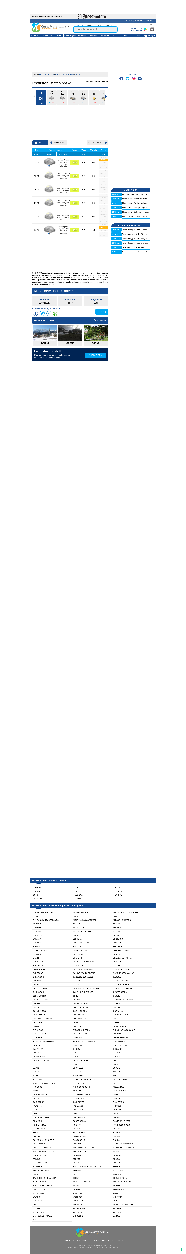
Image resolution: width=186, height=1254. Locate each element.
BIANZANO (117, 943)
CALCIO (116, 966)
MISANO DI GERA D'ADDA (84, 1079)
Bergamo (37, 887)
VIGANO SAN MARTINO (123, 1205)
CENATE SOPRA (120, 992)
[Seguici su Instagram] (134, 79)
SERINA (116, 1159)
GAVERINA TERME (121, 1045)
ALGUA (76, 916)
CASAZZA (77, 981)
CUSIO (116, 1022)
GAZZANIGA (38, 1049)
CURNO (76, 1022)
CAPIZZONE (38, 973)
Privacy (120, 1240)
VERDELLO (117, 1201)
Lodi (76, 891)
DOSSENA (77, 1026)
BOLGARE (77, 947)
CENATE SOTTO (40, 996)
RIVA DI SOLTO (79, 1136)
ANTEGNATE (78, 924)
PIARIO (116, 1113)
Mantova (78, 895)
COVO (115, 1019)
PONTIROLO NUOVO (122, 1125)
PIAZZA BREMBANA (41, 1117)
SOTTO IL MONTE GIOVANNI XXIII (87, 1167)
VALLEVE (117, 1193)
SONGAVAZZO (119, 1163)
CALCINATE (78, 966)
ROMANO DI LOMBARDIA (43, 1140)
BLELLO (36, 947)
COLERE (36, 1007)
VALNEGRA (37, 1197)
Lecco (77, 887)
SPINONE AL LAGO (41, 1170)
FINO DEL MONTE (40, 1034)
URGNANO (77, 1189)
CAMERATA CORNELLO (83, 969)
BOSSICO (37, 954)
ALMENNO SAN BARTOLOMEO (46, 920)
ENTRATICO (38, 1030)
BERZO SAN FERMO (81, 943)
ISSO (115, 1060)
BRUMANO (117, 962)
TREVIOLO (117, 1186)
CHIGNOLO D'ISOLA (41, 1000)
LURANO (36, 1072)
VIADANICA (77, 1205)
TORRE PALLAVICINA (122, 1182)
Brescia (36, 891)
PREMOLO (117, 1129)
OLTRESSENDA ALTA (81, 1095)
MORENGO (37, 1087)
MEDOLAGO (118, 1076)
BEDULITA (77, 939)
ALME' (115, 916)
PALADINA (37, 1106)
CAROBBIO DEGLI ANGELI (84, 977)
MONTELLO (118, 1083)
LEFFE (76, 1064)
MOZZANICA (118, 1087)
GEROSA (76, 1049)
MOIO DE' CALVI (120, 1079)
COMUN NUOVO (40, 1011)
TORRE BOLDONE (40, 1182)
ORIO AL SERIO (79, 1098)
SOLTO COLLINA (40, 1163)
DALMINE (37, 1026)
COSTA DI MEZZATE (81, 1015)
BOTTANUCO (78, 954)
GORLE (76, 1053)
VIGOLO (36, 1208)
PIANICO (76, 1113)
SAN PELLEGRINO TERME (84, 1148)
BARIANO (117, 935)
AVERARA (117, 928)
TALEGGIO (117, 1174)
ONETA (116, 1095)
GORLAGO (37, 1053)
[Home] (50, 32)
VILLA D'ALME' (119, 1208)
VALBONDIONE (119, 1189)
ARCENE (116, 924)
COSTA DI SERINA (120, 1015)
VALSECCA (77, 1197)
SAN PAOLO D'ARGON (42, 1148)
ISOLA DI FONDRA (80, 1060)
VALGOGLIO (78, 1193)
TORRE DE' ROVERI (81, 1182)
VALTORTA (117, 1197)
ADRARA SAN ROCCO (82, 912)
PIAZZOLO (117, 1117)
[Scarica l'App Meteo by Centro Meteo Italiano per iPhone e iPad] (152, 29)
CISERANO (37, 1003)
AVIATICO (37, 931)
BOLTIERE (117, 947)
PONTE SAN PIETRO (121, 1121)
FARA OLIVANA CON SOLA (124, 1030)
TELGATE (77, 1178)
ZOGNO (36, 1220)
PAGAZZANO (118, 1102)
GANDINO (37, 1045)
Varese (118, 895)
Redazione (139, 21)
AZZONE (116, 931)
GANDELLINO (119, 1041)
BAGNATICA (38, 935)
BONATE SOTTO (80, 950)
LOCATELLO (78, 1068)
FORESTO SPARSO (121, 1038)
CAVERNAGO (38, 992)
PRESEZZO (37, 1132)
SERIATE (76, 1159)
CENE (75, 996)
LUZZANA (77, 1072)
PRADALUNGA (39, 1129)
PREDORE (77, 1129)
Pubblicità (85, 1240)
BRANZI (36, 958)
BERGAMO (37, 943)
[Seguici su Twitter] (128, 79)
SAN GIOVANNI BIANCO (123, 1144)
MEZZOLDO (38, 1079)
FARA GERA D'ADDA (81, 1030)
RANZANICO (38, 1136)
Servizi (66, 1240)
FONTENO (37, 1038)
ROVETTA (77, 1144)
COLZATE (117, 1007)
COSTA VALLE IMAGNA (42, 1019)
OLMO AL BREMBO (121, 1091)
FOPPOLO (77, 1038)
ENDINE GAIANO (120, 1026)
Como (35, 895)
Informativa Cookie (108, 1240)
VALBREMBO (38, 1193)
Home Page (36, 36)
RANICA (116, 1132)
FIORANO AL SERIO (81, 1034)
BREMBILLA (38, 962)
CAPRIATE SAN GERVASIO (84, 973)
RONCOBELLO (79, 1140)
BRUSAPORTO (39, 966)
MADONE (117, 1072)
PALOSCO (117, 1106)
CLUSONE (117, 1003)
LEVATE (36, 1068)
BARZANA (37, 939)
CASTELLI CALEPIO (41, 988)
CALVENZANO (39, 969)
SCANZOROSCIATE (41, 1155)
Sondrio (119, 891)
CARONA (117, 977)
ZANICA (116, 1216)
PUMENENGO (79, 1132)
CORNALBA (118, 1011)
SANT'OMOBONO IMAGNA (44, 1151)
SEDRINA (117, 1155)
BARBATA (77, 935)
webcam (90, 25)
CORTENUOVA (39, 1015)
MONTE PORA (79, 1083)
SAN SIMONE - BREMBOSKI (124, 1148)
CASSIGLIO (77, 984)
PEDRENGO (118, 1110)
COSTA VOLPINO (80, 1019)
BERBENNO (118, 939)
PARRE (36, 1110)
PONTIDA (77, 1125)
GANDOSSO (78, 1045)
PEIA (35, 1113)
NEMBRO (77, 1091)
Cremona (37, 899)
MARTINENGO (79, 1076)
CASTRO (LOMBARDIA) (123, 988)
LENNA (116, 1064)
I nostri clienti (75, 1240)
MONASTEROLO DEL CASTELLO (46, 1083)
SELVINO (36, 1159)
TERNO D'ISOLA (120, 1178)
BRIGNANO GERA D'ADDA (84, 962)
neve (100, 25)
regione (109, 25)
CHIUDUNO (77, 1000)
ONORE (36, 1098)
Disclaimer (95, 1240)
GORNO (116, 1053)
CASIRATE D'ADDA (121, 981)
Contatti (149, 21)
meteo (80, 25)
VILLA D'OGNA (39, 1212)
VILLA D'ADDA (79, 1208)
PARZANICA (78, 1110)
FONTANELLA (119, 1034)
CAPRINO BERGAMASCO (123, 973)
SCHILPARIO (78, 1155)
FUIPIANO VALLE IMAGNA (84, 1041)
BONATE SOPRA (40, 950)
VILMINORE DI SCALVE (42, 1216)
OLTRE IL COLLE (40, 1095)
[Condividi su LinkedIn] (48, 313)
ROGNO (116, 1136)
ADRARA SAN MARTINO (43, 912)
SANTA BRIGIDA (79, 1151)
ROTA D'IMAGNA (40, 1144)
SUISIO (76, 1174)
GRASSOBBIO (39, 1057)
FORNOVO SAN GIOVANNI (44, 1041)
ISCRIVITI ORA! (95, 355)
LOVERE (116, 1068)
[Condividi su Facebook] (35, 313)
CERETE (116, 996)
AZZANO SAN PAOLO (82, 931)
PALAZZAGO (78, 1106)
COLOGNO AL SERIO (81, 1007)
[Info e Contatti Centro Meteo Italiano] (140, 79)
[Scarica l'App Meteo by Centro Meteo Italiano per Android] (145, 29)
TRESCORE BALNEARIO (43, 1186)
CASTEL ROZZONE (121, 984)
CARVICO (37, 981)
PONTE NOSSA (79, 1121)
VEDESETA (37, 1201)
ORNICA (116, 1098)
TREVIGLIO (77, 1186)
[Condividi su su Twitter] (42, 313)
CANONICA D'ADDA (121, 969)
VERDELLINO (78, 1201)
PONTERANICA (39, 1125)
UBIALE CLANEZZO (41, 1189)
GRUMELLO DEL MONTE (43, 1060)
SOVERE (116, 1167)
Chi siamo (128, 21)
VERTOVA (37, 1205)
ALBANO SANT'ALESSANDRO (125, 912)
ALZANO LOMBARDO (122, 920)
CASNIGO (37, 984)
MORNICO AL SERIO (81, 1087)
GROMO (76, 1057)
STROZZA (37, 1174)
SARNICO (117, 1151)
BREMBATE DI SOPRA (122, 958)
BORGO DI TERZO (121, 950)
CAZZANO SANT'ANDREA (83, 992)
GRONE (116, 1057)
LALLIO (36, 1064)
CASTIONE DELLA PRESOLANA (86, 988)
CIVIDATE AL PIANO (81, 1003)
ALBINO (36, 916)
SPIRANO (77, 1170)
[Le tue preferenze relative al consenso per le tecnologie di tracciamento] (181, 1249)
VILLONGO (117, 1212)
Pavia (117, 887)
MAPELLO (37, 1076)
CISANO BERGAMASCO (123, 1000)
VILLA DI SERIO (79, 1212)
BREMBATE (77, 958)
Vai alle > (100, 320)
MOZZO (36, 1091)
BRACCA (116, 954)
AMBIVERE (37, 924)
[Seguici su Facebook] (121, 79)
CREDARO (37, 1022)
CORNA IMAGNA (80, 1011)
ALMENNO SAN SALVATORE (84, 920)
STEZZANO (118, 1170)
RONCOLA (117, 1140)
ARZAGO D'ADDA (80, 928)
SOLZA (76, 1163)
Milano (77, 899)
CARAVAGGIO (38, 977)
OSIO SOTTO (78, 1102)
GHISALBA (117, 1049)
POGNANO (37, 1121)
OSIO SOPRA (38, 1102)
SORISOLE (37, 1167)
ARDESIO (37, 928)
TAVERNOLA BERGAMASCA (44, 1178)
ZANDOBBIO (78, 1216)
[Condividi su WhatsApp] (55, 313)
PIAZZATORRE (79, 1117)
